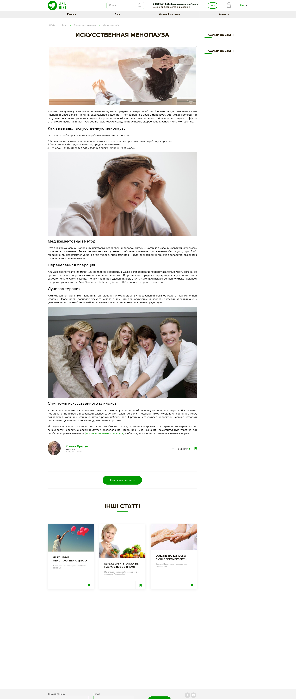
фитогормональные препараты (104, 433)
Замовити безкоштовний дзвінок (171, 6)
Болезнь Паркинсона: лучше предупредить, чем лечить (171, 557)
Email (97, 694)
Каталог (71, 14)
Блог (117, 14)
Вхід (213, 5)
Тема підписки (56, 694)
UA (242, 5)
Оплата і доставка (169, 14)
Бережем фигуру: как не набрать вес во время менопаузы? (121, 565)
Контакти (224, 14)
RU (247, 5)
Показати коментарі (122, 480)
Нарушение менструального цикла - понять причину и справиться (71, 559)
